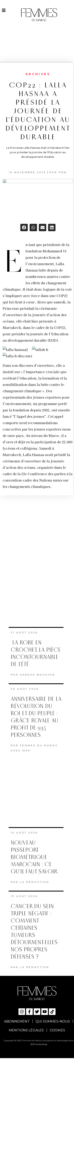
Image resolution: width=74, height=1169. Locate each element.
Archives (37, 74)
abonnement (17, 1021)
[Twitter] (37, 1011)
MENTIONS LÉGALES (26, 1030)
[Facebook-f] (29, 1011)
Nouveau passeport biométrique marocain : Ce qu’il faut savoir (34, 857)
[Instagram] (21, 1011)
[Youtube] (44, 1011)
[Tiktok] (52, 1011)
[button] (24, 227)
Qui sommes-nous (53, 1021)
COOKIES (57, 1030)
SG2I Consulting (38, 1044)
